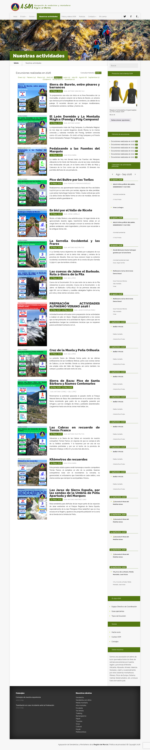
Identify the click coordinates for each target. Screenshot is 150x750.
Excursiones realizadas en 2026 (124, 141)
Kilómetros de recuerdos (68, 459)
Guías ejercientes (118, 611)
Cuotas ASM (116, 637)
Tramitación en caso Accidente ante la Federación (35, 705)
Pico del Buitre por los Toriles (71, 179)
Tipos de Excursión (119, 616)
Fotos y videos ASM (69, 16)
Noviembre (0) (57, 79)
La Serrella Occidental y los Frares (74, 242)
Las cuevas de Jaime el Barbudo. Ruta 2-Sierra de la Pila (74, 273)
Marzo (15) (41, 77)
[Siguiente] (135, 174)
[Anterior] (112, 174)
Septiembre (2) (93, 77)
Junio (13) (66, 77)
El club (22, 16)
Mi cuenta (102, 16)
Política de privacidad (117, 745)
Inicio (15, 16)
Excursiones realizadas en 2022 (124, 154)
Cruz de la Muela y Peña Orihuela (74, 350)
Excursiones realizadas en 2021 (124, 157)
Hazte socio (116, 632)
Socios (31, 16)
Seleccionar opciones (120, 120)
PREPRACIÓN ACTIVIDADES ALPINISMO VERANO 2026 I (74, 305)
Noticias (82, 16)
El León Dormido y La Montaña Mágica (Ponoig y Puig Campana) (74, 118)
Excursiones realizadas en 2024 (124, 148)
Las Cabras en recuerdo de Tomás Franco (74, 429)
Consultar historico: (88, 73)
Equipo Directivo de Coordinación (124, 607)
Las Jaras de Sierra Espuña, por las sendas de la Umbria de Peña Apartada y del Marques (74, 493)
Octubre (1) (47, 79)
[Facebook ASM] (131, 16)
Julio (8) (74, 77)
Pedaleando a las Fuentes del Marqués (74, 150)
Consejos (115, 642)
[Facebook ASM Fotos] (137, 16)
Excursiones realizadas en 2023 (124, 151)
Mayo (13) (58, 77)
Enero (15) (21, 77)
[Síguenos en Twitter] (125, 16)
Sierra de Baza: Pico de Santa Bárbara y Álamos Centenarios (74, 382)
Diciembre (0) (70, 79)
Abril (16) (50, 77)
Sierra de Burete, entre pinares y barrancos (74, 86)
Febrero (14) (31, 77)
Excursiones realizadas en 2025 (124, 144)
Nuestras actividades (48, 16)
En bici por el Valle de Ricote (70, 210)
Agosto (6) (83, 77)
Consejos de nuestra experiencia (28, 697)
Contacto (91, 16)
